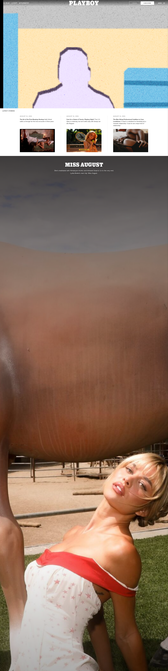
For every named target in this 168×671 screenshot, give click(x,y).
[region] (84, 54)
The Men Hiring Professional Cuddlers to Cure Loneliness (128, 120)
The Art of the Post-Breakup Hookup (32, 119)
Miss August (84, 164)
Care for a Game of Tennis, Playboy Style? (80, 119)
